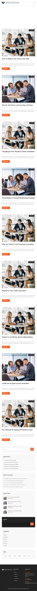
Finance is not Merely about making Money (17, 337)
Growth (14, 555)
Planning (24, 555)
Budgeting (31, 169)
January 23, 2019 (10, 498)
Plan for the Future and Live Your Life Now (17, 105)
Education (31, 262)
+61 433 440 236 (28, 579)
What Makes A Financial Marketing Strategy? (18, 198)
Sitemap (15, 580)
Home (15, 572)
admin (11, 107)
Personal (31, 76)
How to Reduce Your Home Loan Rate (15, 59)
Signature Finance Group (18, 588)
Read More (6, 68)
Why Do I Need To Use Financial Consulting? (18, 244)
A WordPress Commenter (8, 478)
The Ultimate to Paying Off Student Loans (17, 430)
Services (29, 555)
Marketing (19, 555)
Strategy (31, 30)
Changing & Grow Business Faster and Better (18, 151)
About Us (16, 574)
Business (31, 215)
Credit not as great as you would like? (15, 383)
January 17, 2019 (10, 512)
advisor (5, 555)
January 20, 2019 (10, 507)
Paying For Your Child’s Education (14, 291)
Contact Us (16, 578)
